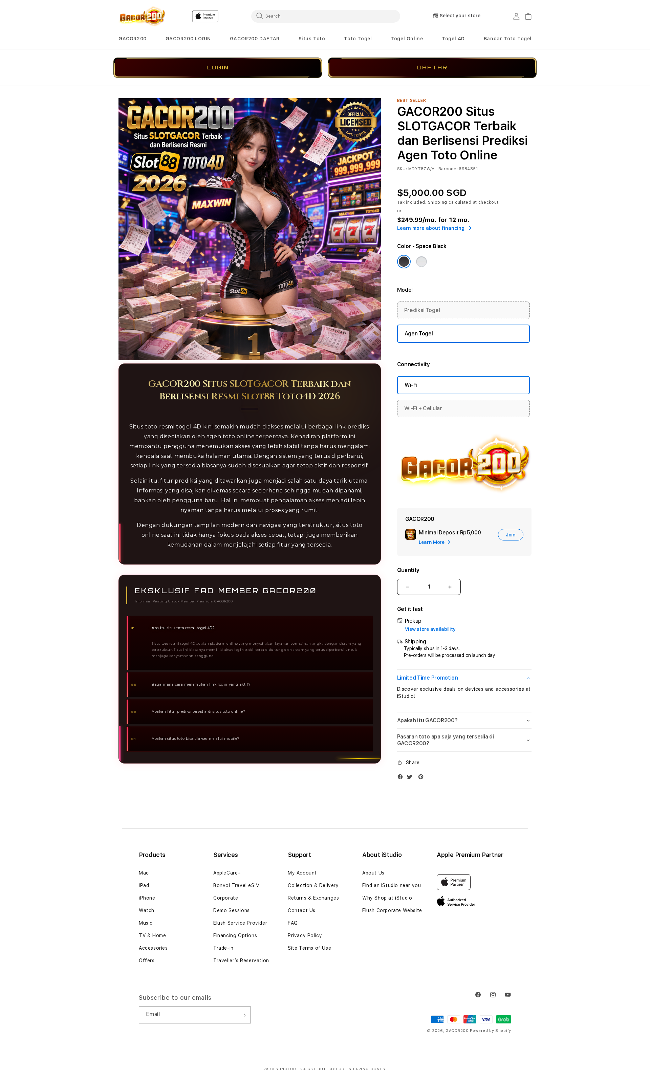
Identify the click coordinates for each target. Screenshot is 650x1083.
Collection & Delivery (313, 885)
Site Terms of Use (309, 948)
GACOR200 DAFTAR (255, 38)
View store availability (430, 629)
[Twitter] (411, 778)
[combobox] (325, 16)
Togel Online (407, 38)
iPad (144, 885)
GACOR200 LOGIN (188, 38)
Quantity (408, 570)
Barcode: (448, 169)
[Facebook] (402, 778)
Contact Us (302, 910)
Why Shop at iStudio (387, 898)
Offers (147, 960)
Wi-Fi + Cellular (423, 408)
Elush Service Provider (240, 923)
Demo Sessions (231, 910)
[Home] (142, 16)
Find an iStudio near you (391, 885)
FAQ (293, 923)
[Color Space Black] (404, 261)
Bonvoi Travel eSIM (236, 885)
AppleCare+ (227, 873)
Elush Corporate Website (392, 910)
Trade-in (223, 948)
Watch (146, 910)
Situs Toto (312, 38)
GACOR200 (132, 38)
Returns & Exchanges (313, 898)
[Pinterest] (422, 778)
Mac (144, 873)
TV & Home (152, 935)
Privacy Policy (305, 935)
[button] (132, 39)
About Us (373, 873)
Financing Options (235, 935)
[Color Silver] (421, 261)
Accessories (153, 948)
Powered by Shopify (490, 1031)
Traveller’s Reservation (241, 960)
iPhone (147, 898)
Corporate (225, 898)
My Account (302, 873)
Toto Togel (358, 38)
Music (146, 923)
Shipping (438, 202)
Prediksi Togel (422, 310)
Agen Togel (419, 333)
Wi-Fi (411, 385)
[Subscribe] (243, 1015)
